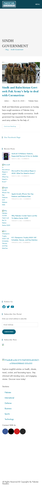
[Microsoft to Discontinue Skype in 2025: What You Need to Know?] (6, 173)
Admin (6, 101)
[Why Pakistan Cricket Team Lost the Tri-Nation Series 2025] (6, 218)
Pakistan (8, 392)
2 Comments (26, 242)
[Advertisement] (21, 25)
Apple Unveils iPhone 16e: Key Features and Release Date (22, 195)
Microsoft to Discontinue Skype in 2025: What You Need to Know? (24, 172)
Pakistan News (33, 101)
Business (8, 408)
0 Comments (25, 159)
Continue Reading (12, 125)
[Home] (2, 49)
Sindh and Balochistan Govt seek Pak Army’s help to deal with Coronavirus (20, 91)
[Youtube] (17, 431)
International (9, 397)
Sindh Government (17, 49)
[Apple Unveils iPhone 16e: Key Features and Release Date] (6, 196)
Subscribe (9, 332)
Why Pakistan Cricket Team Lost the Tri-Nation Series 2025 (24, 217)
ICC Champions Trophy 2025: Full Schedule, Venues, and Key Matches (24, 238)
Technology (9, 419)
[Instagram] (23, 431)
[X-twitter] (11, 431)
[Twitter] (8, 307)
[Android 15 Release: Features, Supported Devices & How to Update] (6, 156)
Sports (7, 414)
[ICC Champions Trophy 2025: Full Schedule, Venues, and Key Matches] (6, 239)
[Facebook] (4, 307)
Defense (8, 403)
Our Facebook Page (12, 137)
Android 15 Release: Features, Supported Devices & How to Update (25, 155)
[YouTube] (12, 307)
